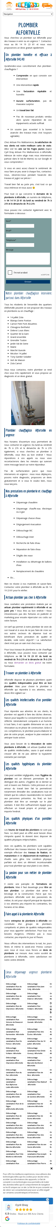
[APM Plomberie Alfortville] (28, 9)
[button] (51, 1168)
